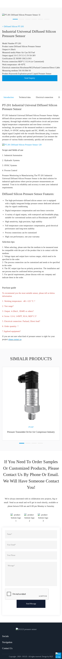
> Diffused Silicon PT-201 (13, 26)
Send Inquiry (29, 78)
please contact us (14, 339)
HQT (51, 657)
